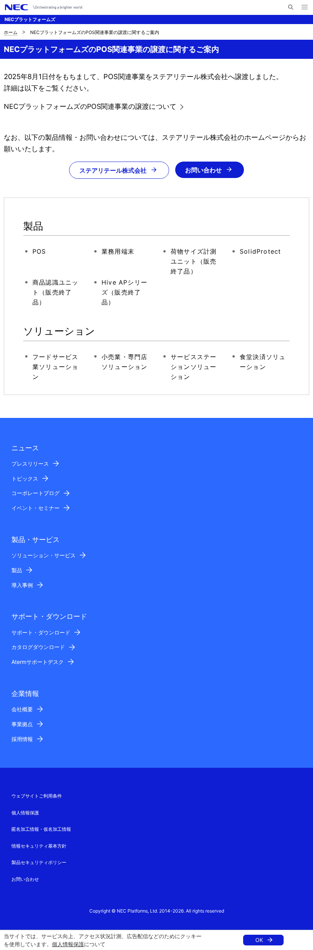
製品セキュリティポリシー (38, 862)
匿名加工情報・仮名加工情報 (41, 829)
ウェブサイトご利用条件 (36, 796)
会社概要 (22, 709)
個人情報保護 (68, 944)
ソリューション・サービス (43, 555)
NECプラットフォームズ (30, 19)
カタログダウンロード (38, 647)
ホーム (11, 32)
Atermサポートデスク (37, 662)
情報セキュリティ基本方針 (38, 846)
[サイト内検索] (290, 7)
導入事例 (22, 585)
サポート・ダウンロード (40, 632)
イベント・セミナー (35, 508)
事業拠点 (22, 724)
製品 (16, 570)
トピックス (24, 478)
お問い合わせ (203, 170)
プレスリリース (30, 463)
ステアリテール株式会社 (113, 170)
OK (259, 940)
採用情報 (22, 739)
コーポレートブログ (35, 493)
